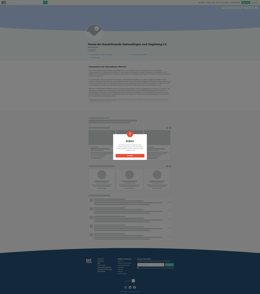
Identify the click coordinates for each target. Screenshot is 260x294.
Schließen (130, 155)
